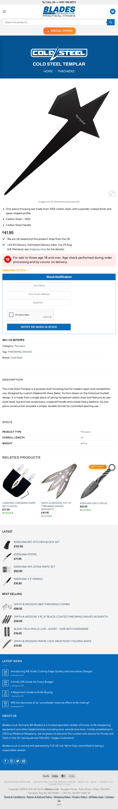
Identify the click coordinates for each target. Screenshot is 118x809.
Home (48, 71)
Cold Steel (16, 357)
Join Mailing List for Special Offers (54, 782)
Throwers (66, 71)
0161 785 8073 (67, 2)
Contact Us (106, 782)
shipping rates (37, 249)
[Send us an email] (23, 761)
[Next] (115, 494)
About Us (83, 782)
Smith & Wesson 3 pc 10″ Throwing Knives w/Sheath (56, 506)
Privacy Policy (79, 797)
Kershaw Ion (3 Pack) (93, 503)
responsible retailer (13, 750)
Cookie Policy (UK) (59, 784)
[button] (4, 11)
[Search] (111, 22)
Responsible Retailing (17, 782)
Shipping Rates (62, 797)
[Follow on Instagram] (11, 761)
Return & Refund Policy (39, 797)
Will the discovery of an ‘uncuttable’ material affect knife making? (50, 702)
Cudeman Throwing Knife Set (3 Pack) (18, 505)
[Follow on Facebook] (5, 761)
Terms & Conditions (14, 797)
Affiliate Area (96, 797)
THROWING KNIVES (20, 351)
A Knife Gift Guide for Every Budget (32, 681)
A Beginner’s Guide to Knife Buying (32, 692)
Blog (94, 782)
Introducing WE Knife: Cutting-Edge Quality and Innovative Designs (51, 671)
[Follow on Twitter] (17, 761)
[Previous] (2, 494)
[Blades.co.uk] (59, 11)
